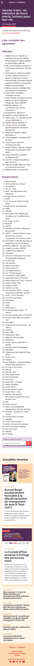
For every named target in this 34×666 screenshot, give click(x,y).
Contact (17, 655)
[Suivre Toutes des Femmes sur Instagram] (17, 661)
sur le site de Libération (11, 33)
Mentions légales (17, 651)
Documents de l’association (17, 653)
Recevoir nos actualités (13, 439)
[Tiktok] (20, 661)
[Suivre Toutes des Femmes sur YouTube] (23, 661)
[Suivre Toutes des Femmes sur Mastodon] (10, 661)
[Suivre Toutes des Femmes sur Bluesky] (13, 661)
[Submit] (28, 443)
